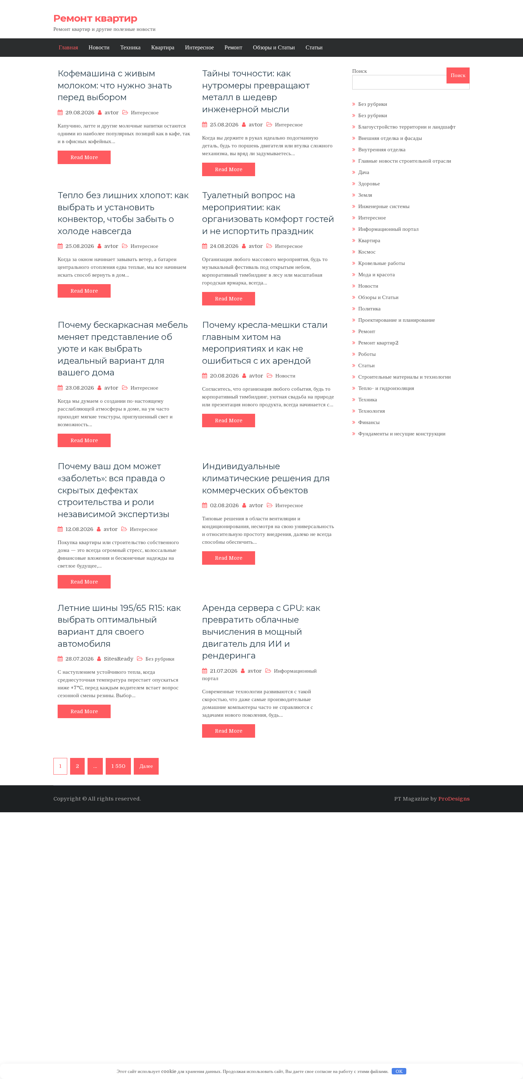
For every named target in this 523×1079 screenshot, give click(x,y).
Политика (369, 308)
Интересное (199, 47)
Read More (84, 157)
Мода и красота (376, 274)
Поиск (359, 71)
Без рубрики (372, 104)
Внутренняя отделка (382, 149)
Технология (371, 411)
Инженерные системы (384, 206)
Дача (363, 172)
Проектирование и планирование (396, 320)
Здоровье (369, 183)
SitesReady (118, 659)
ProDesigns (454, 799)
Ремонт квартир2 (378, 343)
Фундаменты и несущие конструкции (401, 433)
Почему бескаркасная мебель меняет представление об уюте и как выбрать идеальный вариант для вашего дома (123, 349)
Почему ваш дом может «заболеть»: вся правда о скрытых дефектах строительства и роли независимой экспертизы (113, 490)
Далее (146, 766)
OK (399, 1071)
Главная (68, 47)
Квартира (162, 47)
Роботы (367, 354)
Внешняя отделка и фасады (390, 138)
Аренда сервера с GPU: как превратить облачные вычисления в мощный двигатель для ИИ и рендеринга (261, 632)
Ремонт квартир (95, 18)
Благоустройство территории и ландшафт (407, 127)
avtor (112, 112)
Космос (367, 252)
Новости (99, 47)
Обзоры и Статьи (274, 47)
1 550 (118, 766)
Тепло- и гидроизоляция (386, 388)
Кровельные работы (381, 263)
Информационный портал (388, 229)
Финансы (369, 422)
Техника (130, 47)
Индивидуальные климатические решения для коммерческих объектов (266, 478)
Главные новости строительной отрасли (404, 161)
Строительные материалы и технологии (404, 377)
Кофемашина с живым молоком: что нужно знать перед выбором (115, 85)
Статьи (314, 47)
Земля (365, 195)
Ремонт (233, 47)
